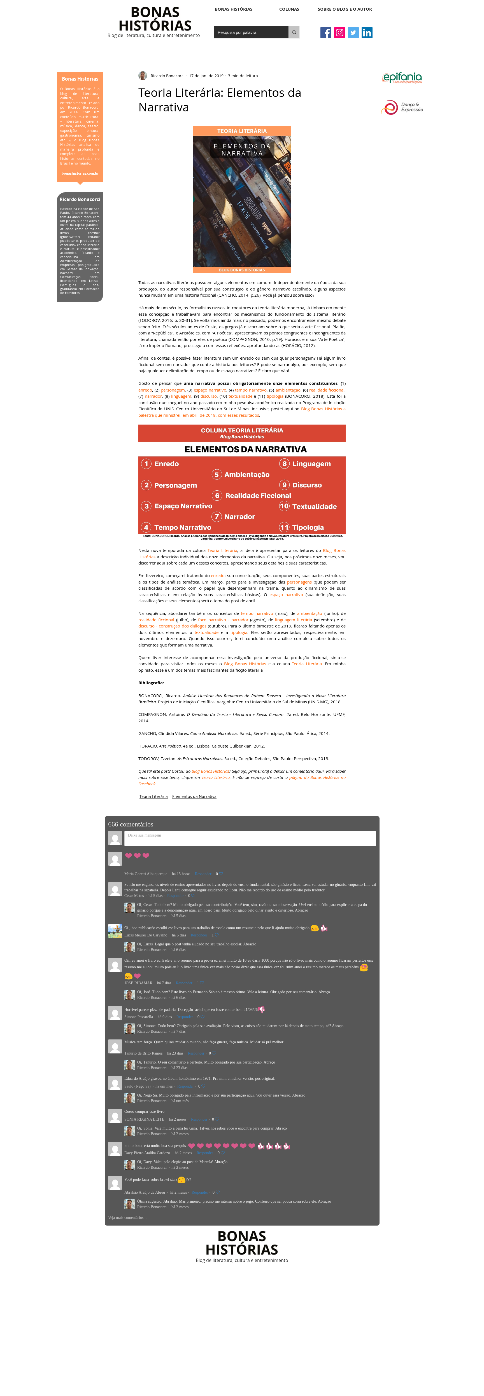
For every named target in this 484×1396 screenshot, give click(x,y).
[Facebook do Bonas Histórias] (325, 32)
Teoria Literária (153, 796)
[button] (289, 9)
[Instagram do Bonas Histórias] (339, 32)
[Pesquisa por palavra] (293, 32)
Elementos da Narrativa (194, 796)
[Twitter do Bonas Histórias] (353, 32)
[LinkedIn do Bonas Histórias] (367, 32)
